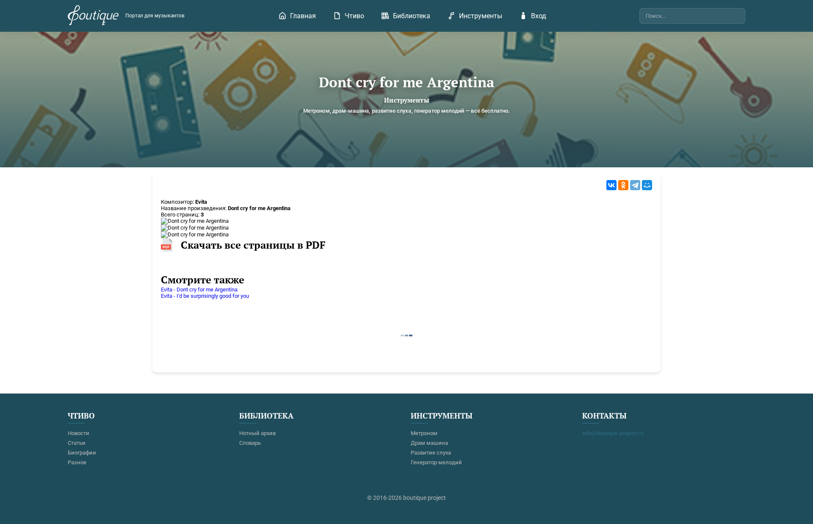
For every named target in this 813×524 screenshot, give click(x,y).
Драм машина (429, 443)
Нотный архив (257, 433)
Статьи (77, 443)
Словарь (250, 443)
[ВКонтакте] (611, 185)
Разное (77, 462)
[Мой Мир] (647, 185)
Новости (78, 433)
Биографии (82, 452)
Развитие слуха (431, 452)
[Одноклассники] (623, 185)
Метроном (424, 433)
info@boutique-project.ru (612, 433)
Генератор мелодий (436, 462)
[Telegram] (635, 185)
